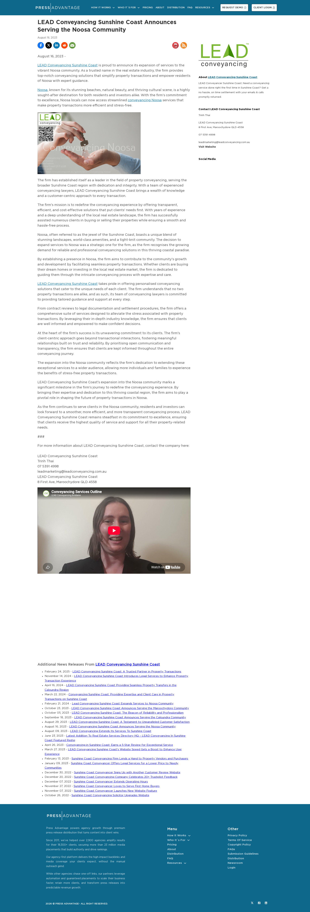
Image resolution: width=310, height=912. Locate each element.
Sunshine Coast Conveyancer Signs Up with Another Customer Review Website (127, 772)
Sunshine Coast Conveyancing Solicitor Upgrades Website (110, 795)
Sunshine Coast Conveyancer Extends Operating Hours (111, 782)
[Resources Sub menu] (213, 7)
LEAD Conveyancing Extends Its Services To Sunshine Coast (110, 731)
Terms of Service (240, 840)
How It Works (101, 8)
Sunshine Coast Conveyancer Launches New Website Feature (115, 791)
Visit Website (207, 147)
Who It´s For (127, 8)
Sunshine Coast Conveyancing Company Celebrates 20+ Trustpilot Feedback (125, 777)
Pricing (148, 8)
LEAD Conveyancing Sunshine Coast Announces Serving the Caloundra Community (130, 717)
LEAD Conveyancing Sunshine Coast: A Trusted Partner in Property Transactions (126, 671)
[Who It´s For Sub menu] (138, 7)
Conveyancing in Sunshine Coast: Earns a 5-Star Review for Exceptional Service (119, 745)
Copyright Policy (239, 844)
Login (231, 867)
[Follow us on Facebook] (259, 903)
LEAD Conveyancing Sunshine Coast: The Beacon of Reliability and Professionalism (128, 713)
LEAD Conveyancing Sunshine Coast (67, 65)
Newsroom (235, 863)
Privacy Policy (237, 835)
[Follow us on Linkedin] (266, 903)
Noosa (42, 90)
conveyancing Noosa (145, 100)
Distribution (176, 8)
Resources (202, 8)
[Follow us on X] (252, 903)
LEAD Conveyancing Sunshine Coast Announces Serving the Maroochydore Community (130, 708)
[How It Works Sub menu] (113, 7)
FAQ (189, 8)
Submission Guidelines (243, 854)
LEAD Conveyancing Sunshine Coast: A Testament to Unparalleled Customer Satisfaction (130, 722)
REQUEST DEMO (232, 8)
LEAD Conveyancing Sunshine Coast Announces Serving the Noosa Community (122, 726)
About (160, 8)
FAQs (231, 849)
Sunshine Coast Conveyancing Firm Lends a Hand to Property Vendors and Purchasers (130, 759)
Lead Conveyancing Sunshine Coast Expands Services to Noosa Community (122, 703)
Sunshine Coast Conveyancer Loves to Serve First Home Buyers (116, 786)
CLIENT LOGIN (262, 8)
